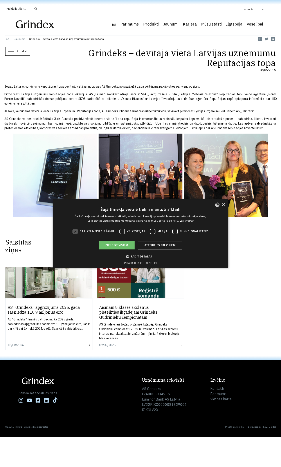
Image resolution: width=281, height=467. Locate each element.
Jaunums (19, 38)
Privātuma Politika (234, 426)
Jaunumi (170, 24)
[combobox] (217, 204)
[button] (254, 9)
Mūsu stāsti (211, 24)
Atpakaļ (21, 51)
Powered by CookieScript (140, 263)
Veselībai (255, 24)
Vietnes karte (221, 399)
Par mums (129, 24)
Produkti (151, 24)
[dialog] (140, 233)
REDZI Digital (269, 426)
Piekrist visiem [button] (116, 245)
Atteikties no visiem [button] (159, 245)
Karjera (190, 24)
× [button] (223, 204)
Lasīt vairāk (187, 221)
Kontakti (217, 388)
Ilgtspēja (234, 24)
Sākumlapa (114, 24)
